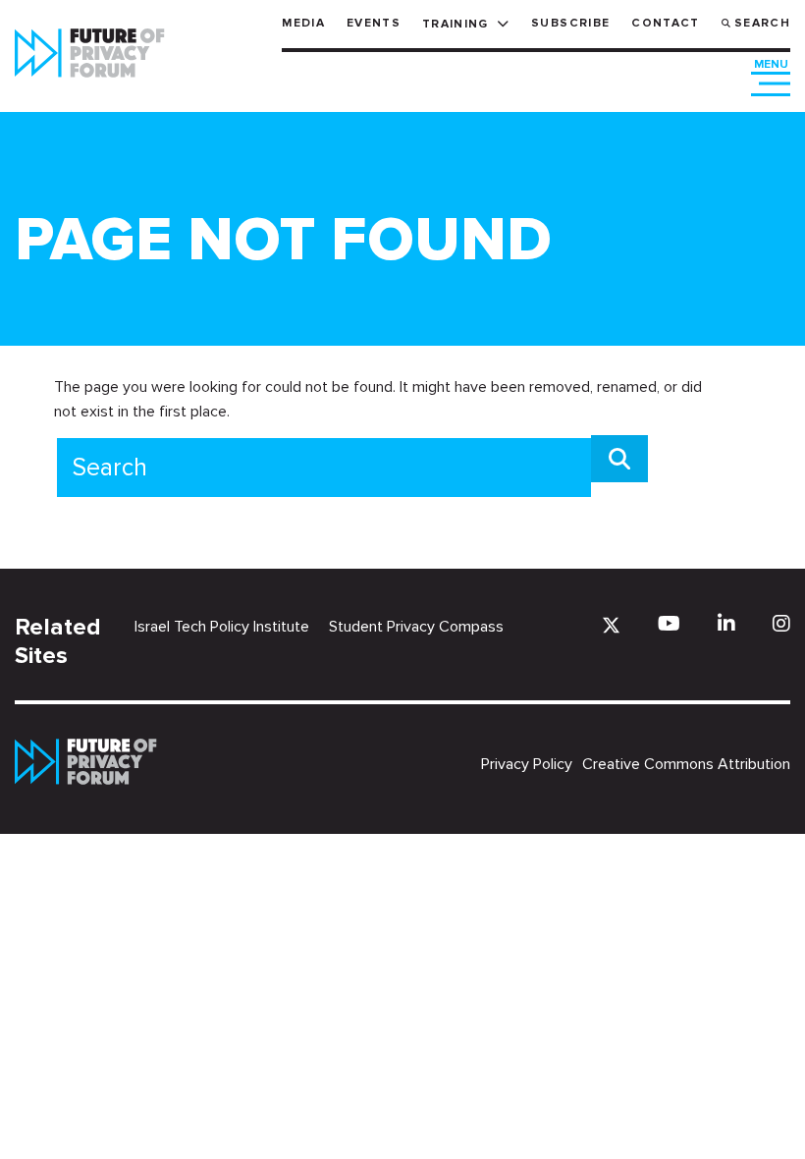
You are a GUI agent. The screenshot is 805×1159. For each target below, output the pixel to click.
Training (455, 24)
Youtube (669, 623)
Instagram (781, 623)
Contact (665, 23)
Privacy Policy (526, 764)
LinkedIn (726, 623)
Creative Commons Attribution (686, 764)
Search (762, 23)
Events (374, 23)
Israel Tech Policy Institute (221, 626)
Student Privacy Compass (416, 626)
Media (303, 23)
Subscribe (570, 23)
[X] (611, 625)
